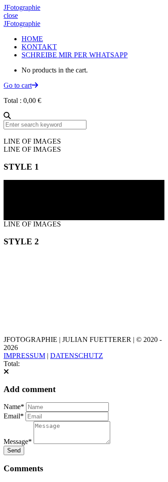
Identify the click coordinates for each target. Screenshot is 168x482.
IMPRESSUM (24, 355)
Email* (14, 416)
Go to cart (18, 85)
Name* (14, 406)
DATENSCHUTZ (76, 355)
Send (14, 450)
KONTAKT (39, 47)
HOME (32, 39)
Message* (18, 441)
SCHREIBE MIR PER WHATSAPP (75, 55)
